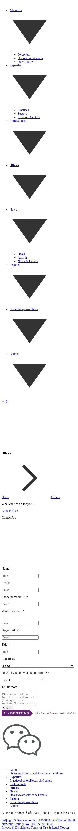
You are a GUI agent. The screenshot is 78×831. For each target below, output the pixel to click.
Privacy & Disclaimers (16, 827)
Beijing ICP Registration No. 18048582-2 (28, 820)
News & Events (28, 261)
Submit (7, 708)
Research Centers (29, 117)
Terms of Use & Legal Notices (50, 827)
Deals (21, 254)
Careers (14, 353)
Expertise (15, 65)
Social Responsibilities (24, 309)
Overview (24, 54)
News (13, 209)
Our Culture (25, 61)
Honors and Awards (30, 58)
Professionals (18, 120)
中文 (5, 401)
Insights (14, 264)
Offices (14, 165)
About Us (16, 10)
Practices (23, 110)
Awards (22, 257)
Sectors (22, 113)
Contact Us (10, 510)
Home (5, 497)
